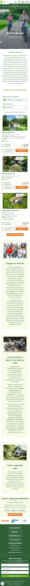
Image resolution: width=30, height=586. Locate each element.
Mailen (14, 510)
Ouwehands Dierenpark (14, 414)
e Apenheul (21, 428)
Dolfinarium (12, 428)
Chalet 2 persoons (8, 132)
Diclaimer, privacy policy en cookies (14, 583)
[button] (9, 129)
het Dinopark (19, 419)
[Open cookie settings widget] (2, 583)
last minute (12, 6)
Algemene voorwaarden (19, 581)
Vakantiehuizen (14, 536)
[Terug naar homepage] (5, 2)
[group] (25, 521)
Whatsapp (21, 510)
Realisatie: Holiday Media (14, 584)
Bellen (7, 510)
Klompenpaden (14, 366)
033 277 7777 (15, 550)
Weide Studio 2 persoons (10, 210)
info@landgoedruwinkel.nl (15, 552)
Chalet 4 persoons (8, 174)
